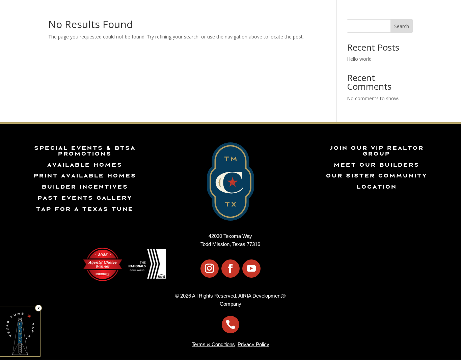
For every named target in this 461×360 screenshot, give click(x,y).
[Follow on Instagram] (209, 268)
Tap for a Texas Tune (84, 208)
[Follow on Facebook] (230, 268)
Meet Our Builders (376, 164)
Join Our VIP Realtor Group (376, 150)
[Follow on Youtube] (251, 268)
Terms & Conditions (213, 344)
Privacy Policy (253, 344)
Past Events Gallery (84, 197)
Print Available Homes (84, 175)
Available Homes (84, 164)
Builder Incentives (85, 186)
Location (376, 186)
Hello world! (360, 59)
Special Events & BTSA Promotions (84, 150)
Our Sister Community (376, 175)
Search (401, 26)
